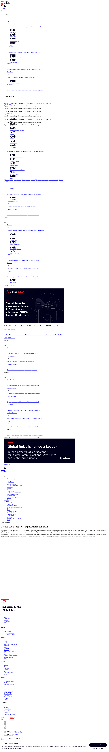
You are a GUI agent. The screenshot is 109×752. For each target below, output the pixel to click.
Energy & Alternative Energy (14, 507)
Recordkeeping (11, 495)
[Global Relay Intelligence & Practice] (33, 180)
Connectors (10, 481)
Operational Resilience (12, 494)
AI (7, 478)
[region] (54, 746)
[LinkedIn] (5, 722)
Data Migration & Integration (14, 485)
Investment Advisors (12, 505)
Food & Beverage (11, 514)
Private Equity (10, 512)
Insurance (9, 517)
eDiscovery (10, 487)
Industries (6, 500)
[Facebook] (5, 728)
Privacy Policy (18, 748)
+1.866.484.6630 (16, 731)
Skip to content (4, 1)
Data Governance (11, 484)
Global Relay (10, 491)
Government (10, 504)
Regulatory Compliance (13, 497)
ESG (8, 490)
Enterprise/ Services (12, 511)
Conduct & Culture (12, 479)
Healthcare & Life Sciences (14, 492)
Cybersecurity (10, 482)
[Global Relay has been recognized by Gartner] (39, 463)
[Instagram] (5, 726)
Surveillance (10, 498)
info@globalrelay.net (9, 735)
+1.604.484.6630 (15, 734)
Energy (9, 488)
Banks (8, 510)
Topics (5, 475)
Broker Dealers (11, 502)
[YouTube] (5, 724)
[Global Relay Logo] (15, 719)
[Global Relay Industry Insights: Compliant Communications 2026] (10, 437)
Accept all (98, 745)
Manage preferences (98, 748)
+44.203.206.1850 (17, 733)
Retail (8, 520)
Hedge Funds (10, 515)
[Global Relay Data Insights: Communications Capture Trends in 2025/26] (28, 437)
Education (9, 508)
